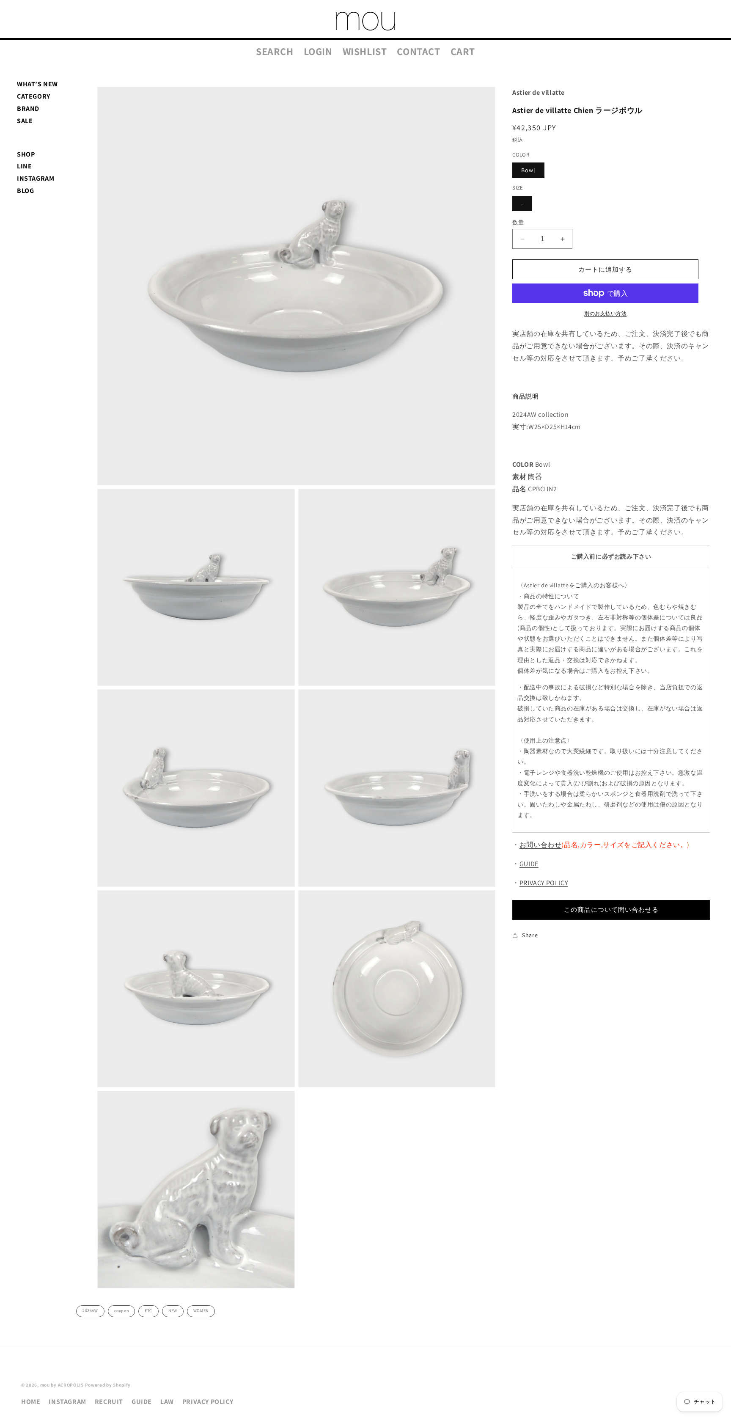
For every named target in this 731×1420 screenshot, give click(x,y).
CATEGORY (33, 96)
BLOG (25, 190)
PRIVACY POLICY (543, 882)
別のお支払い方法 (605, 313)
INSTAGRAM (35, 178)
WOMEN (201, 1310)
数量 (518, 222)
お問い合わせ (540, 844)
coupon (121, 1310)
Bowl (528, 170)
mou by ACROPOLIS (62, 1385)
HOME (30, 1401)
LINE (24, 166)
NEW (172, 1310)
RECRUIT (109, 1401)
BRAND (28, 108)
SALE (25, 120)
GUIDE (529, 863)
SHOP (26, 154)
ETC (148, 1310)
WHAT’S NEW (37, 84)
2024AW (90, 1310)
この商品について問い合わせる (611, 909)
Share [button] (530, 935)
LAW (167, 1401)
